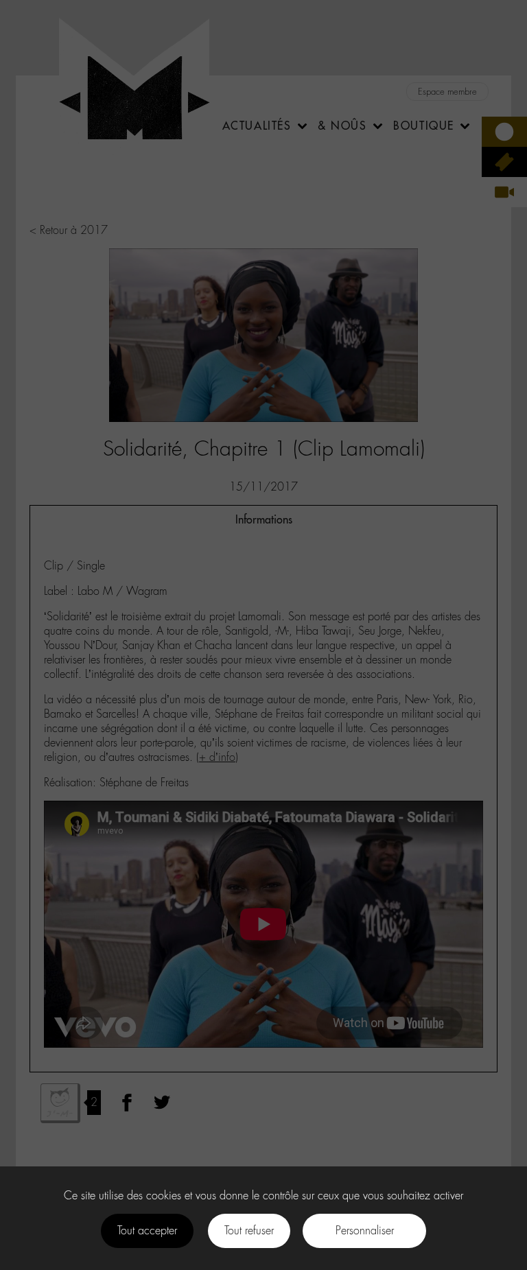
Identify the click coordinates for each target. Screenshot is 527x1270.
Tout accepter (147, 1230)
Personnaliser (365, 1230)
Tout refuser (249, 1230)
